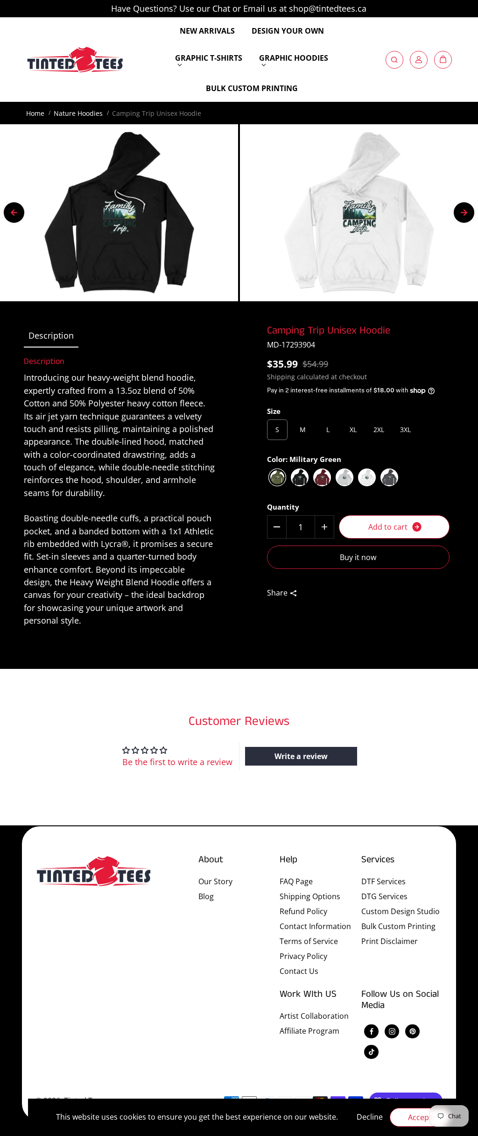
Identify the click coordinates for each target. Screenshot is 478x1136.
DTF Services (383, 881)
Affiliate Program (309, 1031)
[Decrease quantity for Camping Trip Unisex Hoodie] (277, 527)
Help (288, 860)
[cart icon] (443, 60)
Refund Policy (303, 911)
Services (377, 860)
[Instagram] (392, 1031)
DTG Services (384, 896)
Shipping (281, 376)
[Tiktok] (371, 1052)
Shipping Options (310, 896)
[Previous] (14, 212)
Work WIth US (308, 995)
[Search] (394, 60)
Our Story (215, 881)
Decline (370, 1117)
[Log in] (419, 60)
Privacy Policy (303, 956)
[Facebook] (371, 1031)
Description (51, 335)
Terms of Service (309, 941)
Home (35, 113)
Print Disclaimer (389, 941)
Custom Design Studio (400, 911)
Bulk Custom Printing (398, 926)
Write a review (301, 756)
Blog (206, 896)
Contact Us (299, 971)
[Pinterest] (412, 1031)
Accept (420, 1117)
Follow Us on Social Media (400, 1001)
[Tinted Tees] (75, 60)
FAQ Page (296, 881)
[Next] (464, 212)
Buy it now (358, 557)
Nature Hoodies (78, 113)
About (210, 860)
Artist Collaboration (314, 1016)
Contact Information (315, 926)
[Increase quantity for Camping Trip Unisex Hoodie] (324, 527)
